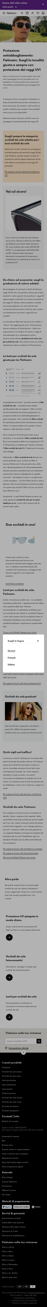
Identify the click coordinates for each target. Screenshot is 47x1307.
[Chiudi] (37, 641)
